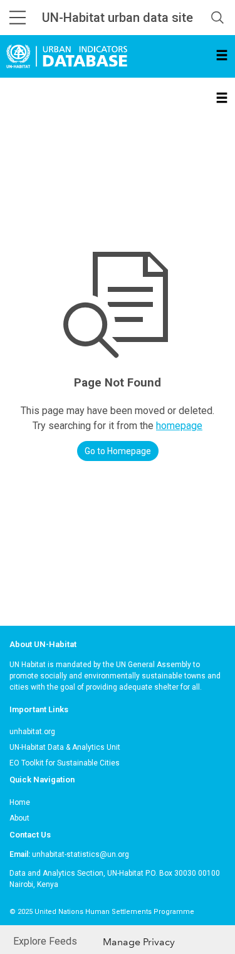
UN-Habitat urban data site (117, 17)
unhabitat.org (32, 731)
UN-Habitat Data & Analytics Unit (64, 747)
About (19, 818)
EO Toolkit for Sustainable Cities (64, 763)
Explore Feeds (45, 941)
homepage (179, 426)
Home (19, 802)
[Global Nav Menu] (17, 17)
